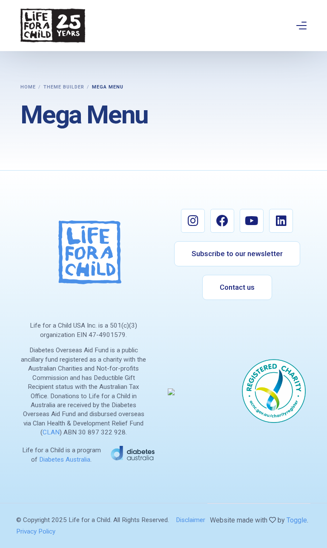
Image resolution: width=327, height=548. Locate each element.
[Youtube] (252, 221)
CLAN (51, 432)
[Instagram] (193, 221)
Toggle (297, 520)
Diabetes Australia (64, 459)
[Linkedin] (281, 221)
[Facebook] (222, 221)
